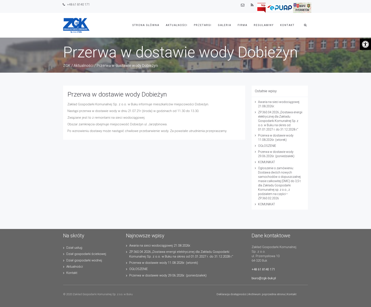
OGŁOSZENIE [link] (267, 145)
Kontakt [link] (287, 25)
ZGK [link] (66, 65)
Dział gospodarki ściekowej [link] (86, 254)
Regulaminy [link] (264, 25)
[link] (365, 44)
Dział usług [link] (74, 248)
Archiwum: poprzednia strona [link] (266, 294)
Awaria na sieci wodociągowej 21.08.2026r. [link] (160, 245)
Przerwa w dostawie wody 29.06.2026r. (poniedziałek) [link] (168, 275)
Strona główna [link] (145, 25)
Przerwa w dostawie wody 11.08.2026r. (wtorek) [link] (163, 263)
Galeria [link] (224, 25)
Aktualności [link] (176, 25)
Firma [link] (242, 25)
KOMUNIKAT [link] (266, 162)
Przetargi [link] (202, 25)
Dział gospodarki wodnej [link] (84, 260)
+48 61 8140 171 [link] (263, 269)
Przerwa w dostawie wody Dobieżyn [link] (117, 94)
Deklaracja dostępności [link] (231, 294)
